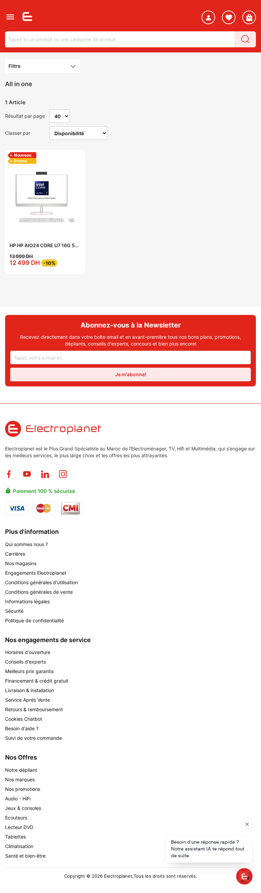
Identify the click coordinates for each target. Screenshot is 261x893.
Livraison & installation (30, 690)
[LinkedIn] (45, 474)
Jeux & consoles (23, 808)
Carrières (15, 554)
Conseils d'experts (25, 662)
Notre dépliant (21, 770)
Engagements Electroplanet (35, 573)
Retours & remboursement (34, 709)
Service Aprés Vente (27, 700)
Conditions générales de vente (39, 592)
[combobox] (119, 39)
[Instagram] (63, 474)
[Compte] (208, 19)
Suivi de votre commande (33, 738)
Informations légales (27, 601)
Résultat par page (25, 116)
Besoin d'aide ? (21, 728)
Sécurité (14, 611)
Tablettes (15, 837)
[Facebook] (9, 474)
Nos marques (20, 779)
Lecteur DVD (19, 827)
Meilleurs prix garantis (29, 671)
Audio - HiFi (18, 798)
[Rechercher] (245, 39)
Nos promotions (22, 789)
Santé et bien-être (25, 856)
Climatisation (19, 846)
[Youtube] (27, 474)
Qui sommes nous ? (26, 544)
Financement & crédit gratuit (36, 681)
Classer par (17, 133)
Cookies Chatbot (23, 719)
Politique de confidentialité (34, 620)
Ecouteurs (16, 817)
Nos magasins (20, 563)
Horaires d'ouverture (27, 652)
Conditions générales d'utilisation (41, 582)
